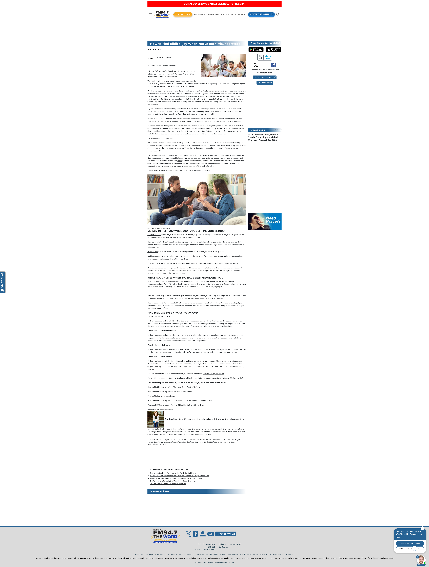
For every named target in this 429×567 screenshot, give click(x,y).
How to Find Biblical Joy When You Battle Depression (169, 391)
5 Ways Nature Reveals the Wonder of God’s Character (173, 481)
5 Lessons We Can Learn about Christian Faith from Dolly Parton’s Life (179, 475)
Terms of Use (175, 554)
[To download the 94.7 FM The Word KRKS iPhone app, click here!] (273, 49)
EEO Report (187, 554)
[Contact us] (209, 534)
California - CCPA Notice (145, 554)
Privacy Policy (163, 554)
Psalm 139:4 (152, 252)
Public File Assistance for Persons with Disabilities (234, 554)
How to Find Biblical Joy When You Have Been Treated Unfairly (173, 387)
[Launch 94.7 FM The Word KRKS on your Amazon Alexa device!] (264, 57)
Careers (289, 554)
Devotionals (258, 129)
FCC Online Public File (202, 554)
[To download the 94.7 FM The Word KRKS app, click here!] (256, 49)
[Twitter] (256, 64)
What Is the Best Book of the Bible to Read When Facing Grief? (176, 478)
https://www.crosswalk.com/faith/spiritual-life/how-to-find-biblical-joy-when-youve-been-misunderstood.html (191, 443)
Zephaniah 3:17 (154, 235)
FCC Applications (263, 554)
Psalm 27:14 (152, 263)
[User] (202, 535)
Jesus (179, 161)
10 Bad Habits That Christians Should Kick (168, 484)
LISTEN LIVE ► (183, 14)
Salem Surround (278, 554)
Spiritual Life (154, 49)
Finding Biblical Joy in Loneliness (161, 396)
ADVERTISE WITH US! (261, 14)
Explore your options (263, 77)
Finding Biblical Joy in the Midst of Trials (187, 405)
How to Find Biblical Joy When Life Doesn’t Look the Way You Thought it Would (180, 400)
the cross (178, 74)
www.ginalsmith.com (236, 431)
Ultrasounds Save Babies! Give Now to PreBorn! (214, 3)
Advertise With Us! (265, 83)
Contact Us (223, 547)
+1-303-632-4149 (233, 544)
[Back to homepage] (164, 537)
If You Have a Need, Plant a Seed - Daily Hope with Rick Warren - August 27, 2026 (263, 137)
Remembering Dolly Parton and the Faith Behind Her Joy (173, 473)
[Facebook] (273, 64)
